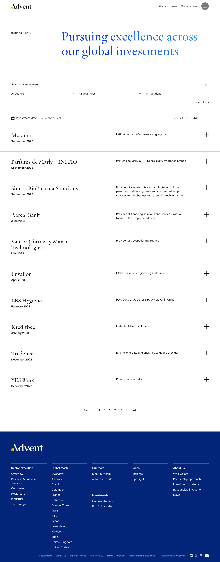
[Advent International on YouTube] (207, 555)
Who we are (180, 473)
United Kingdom (62, 542)
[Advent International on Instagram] (201, 555)
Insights (138, 473)
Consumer (17, 488)
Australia (57, 479)
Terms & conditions (116, 555)
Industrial (17, 498)
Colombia (58, 489)
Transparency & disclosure (142, 555)
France (56, 494)
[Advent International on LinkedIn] (191, 555)
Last (133, 410)
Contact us (61, 555)
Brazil (55, 484)
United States (60, 547)
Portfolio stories (102, 506)
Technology (18, 504)
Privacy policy (96, 555)
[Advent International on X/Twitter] (196, 556)
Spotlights (139, 479)
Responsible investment (188, 489)
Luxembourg (59, 526)
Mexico (56, 531)
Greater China (60, 505)
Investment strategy (186, 484)
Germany (57, 500)
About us (163, 6)
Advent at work (102, 479)
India (55, 510)
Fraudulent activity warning (171, 555)
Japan (55, 521)
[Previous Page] (94, 410)
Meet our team (101, 473)
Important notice (78, 555)
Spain (55, 536)
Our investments (102, 501)
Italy (54, 515)
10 (120, 410)
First (87, 410)
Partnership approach (187, 479)
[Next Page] (126, 410)
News (174, 6)
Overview (17, 473)
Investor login (190, 6)
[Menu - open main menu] (205, 6)
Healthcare (18, 493)
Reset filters (201, 102)
